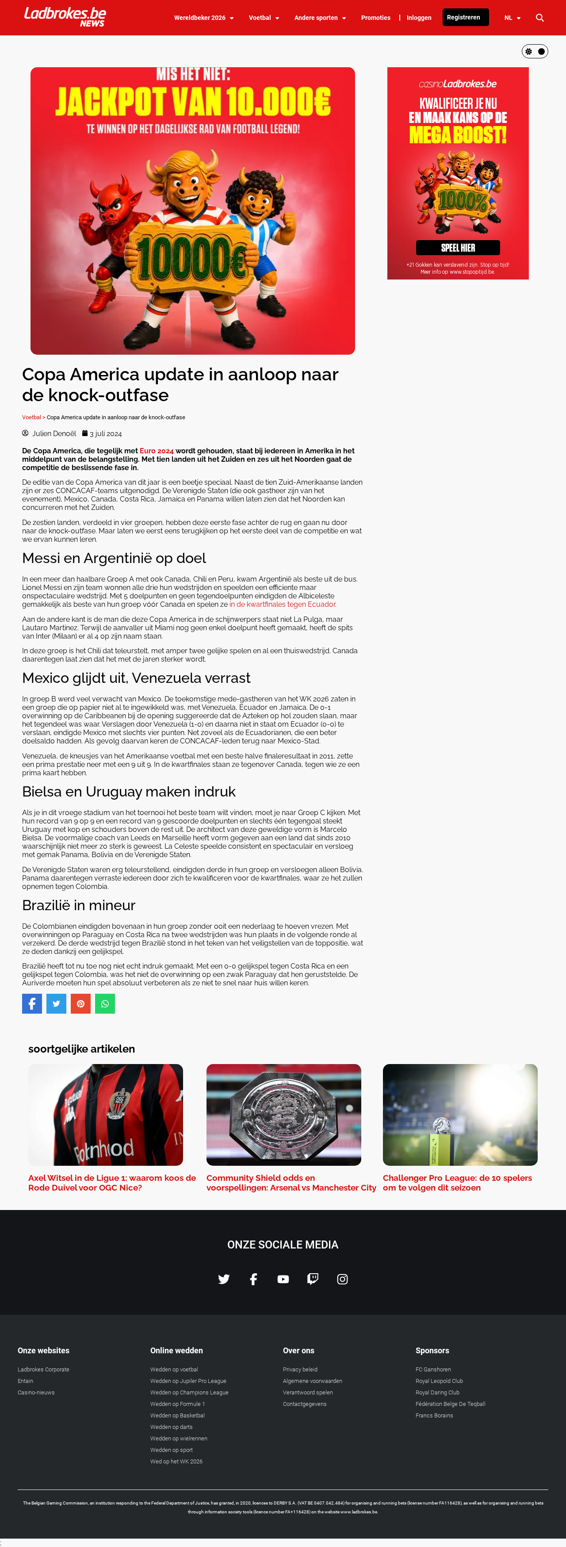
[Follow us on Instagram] (342, 1283)
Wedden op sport (171, 1450)
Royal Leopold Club (439, 1381)
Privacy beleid (300, 1369)
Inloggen (419, 17)
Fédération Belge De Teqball (451, 1404)
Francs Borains (434, 1415)
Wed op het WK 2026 (176, 1461)
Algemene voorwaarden (312, 1381)
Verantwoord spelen (308, 1392)
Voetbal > (34, 417)
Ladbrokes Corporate (43, 1369)
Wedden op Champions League (189, 1392)
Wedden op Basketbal (177, 1415)
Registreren (463, 17)
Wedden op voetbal (174, 1369)
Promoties (375, 17)
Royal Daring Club (437, 1392)
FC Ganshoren (433, 1369)
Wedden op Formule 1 (177, 1404)
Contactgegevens (305, 1404)
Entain (25, 1381)
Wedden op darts (171, 1427)
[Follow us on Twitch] (313, 1283)
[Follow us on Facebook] (253, 1283)
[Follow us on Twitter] (224, 1283)
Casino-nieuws (36, 1392)
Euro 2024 (157, 451)
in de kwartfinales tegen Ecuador (282, 604)
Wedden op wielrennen (178, 1438)
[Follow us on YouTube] (283, 1283)
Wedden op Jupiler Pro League (188, 1381)
